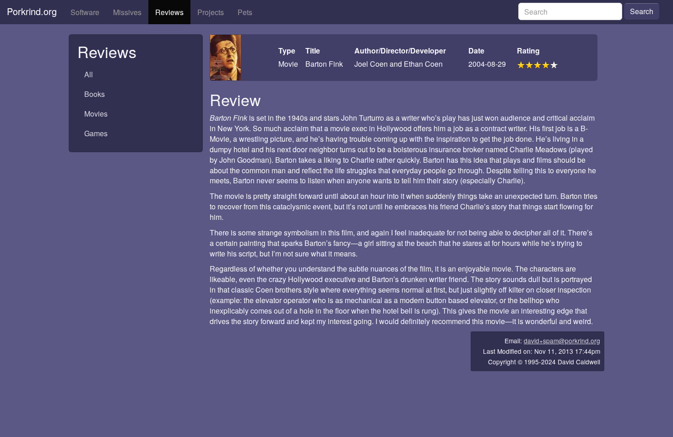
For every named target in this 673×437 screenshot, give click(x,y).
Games (96, 133)
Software (85, 12)
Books (94, 94)
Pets (245, 12)
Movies (96, 113)
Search (641, 11)
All (88, 74)
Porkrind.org (32, 11)
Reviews (169, 12)
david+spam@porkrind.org (562, 340)
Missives (127, 12)
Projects (210, 12)
